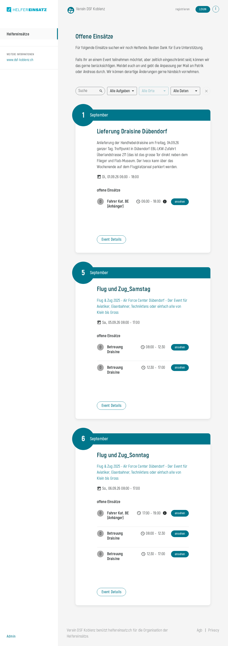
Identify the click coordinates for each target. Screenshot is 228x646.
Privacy (213, 630)
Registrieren (182, 9)
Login (202, 9)
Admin (11, 636)
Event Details (112, 239)
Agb (199, 630)
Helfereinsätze (18, 34)
